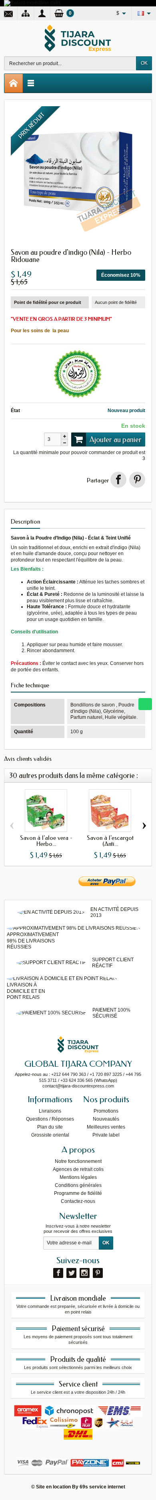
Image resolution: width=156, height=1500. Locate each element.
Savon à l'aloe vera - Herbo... (46, 840)
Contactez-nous (78, 1201)
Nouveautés (106, 1119)
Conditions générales (78, 1185)
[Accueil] (13, 83)
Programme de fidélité (78, 1193)
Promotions (106, 1111)
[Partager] (118, 480)
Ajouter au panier (116, 439)
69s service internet (102, 1487)
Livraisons (50, 1111)
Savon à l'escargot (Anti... (110, 840)
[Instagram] (85, 1273)
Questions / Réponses (50, 1119)
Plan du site (50, 1127)
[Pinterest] (137, 480)
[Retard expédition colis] (32, 3)
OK (144, 63)
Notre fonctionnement (78, 1161)
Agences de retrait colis (78, 1169)
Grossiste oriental (50, 1135)
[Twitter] (71, 1273)
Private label (106, 1135)
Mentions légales (78, 1177)
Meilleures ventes (106, 1127)
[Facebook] (58, 1273)
